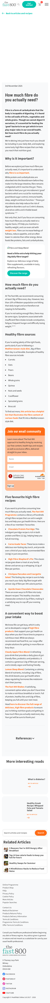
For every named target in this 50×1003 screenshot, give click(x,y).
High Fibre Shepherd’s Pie (20, 559)
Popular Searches (10, 902)
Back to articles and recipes (19, 13)
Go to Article (33, 783)
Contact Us (7, 907)
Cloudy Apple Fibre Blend (17, 652)
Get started (29, 4)
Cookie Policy (8, 896)
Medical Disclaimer (10, 910)
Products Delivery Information (15, 916)
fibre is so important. (19, 172)
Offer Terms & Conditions (13, 925)
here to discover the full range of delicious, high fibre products (23, 706)
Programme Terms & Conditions (15, 922)
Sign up (10, 485)
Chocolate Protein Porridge (21, 529)
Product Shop (8, 887)
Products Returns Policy (12, 913)
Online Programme (10, 884)
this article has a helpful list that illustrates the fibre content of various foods (24, 415)
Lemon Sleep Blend (14, 669)
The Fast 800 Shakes (14, 686)
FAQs (5, 890)
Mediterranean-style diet (17, 348)
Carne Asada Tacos (17, 544)
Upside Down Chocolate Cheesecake (25, 589)
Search (41, 832)
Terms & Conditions (10, 919)
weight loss (10, 230)
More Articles (8, 899)
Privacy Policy (8, 893)
